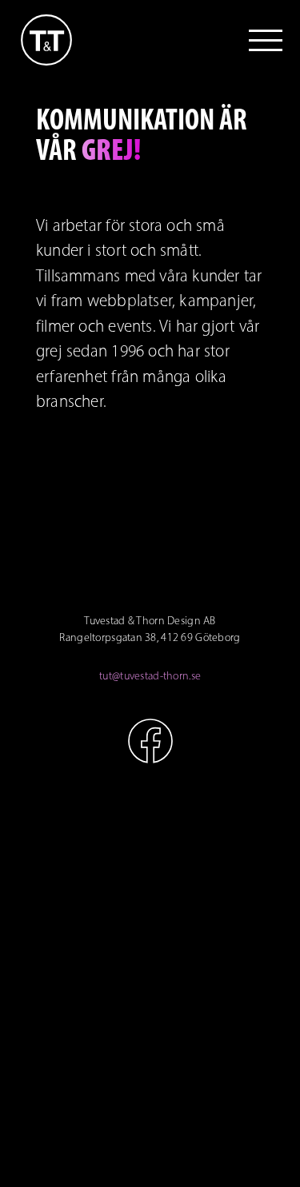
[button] (265, 40)
